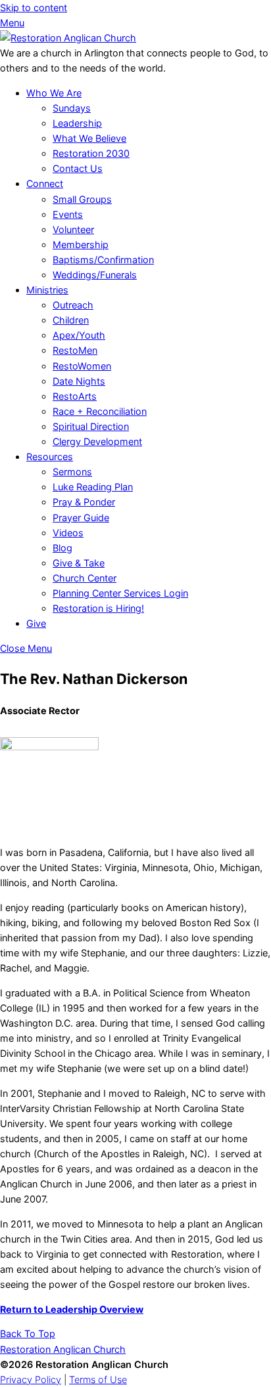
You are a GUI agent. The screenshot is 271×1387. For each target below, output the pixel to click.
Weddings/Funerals (95, 274)
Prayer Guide (81, 517)
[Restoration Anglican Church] (68, 37)
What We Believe (89, 138)
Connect (44, 183)
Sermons (72, 471)
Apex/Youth (79, 335)
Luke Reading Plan (93, 486)
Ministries (47, 289)
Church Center (84, 578)
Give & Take (79, 562)
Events (68, 214)
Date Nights (79, 381)
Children (71, 320)
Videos (68, 532)
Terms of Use (98, 1379)
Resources (49, 456)
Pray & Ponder (84, 501)
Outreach (73, 304)
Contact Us (78, 168)
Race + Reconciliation (100, 411)
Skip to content (33, 7)
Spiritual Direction (91, 426)
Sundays (72, 108)
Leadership (77, 123)
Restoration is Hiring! (98, 608)
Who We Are (54, 92)
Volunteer (73, 229)
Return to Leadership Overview (71, 1309)
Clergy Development (97, 441)
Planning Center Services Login (120, 593)
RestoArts (75, 396)
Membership (81, 244)
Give (36, 623)
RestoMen (75, 350)
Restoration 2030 (91, 153)
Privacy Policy (30, 1379)
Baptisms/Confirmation (103, 259)
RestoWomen (82, 366)
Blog (62, 547)
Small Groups (82, 199)
